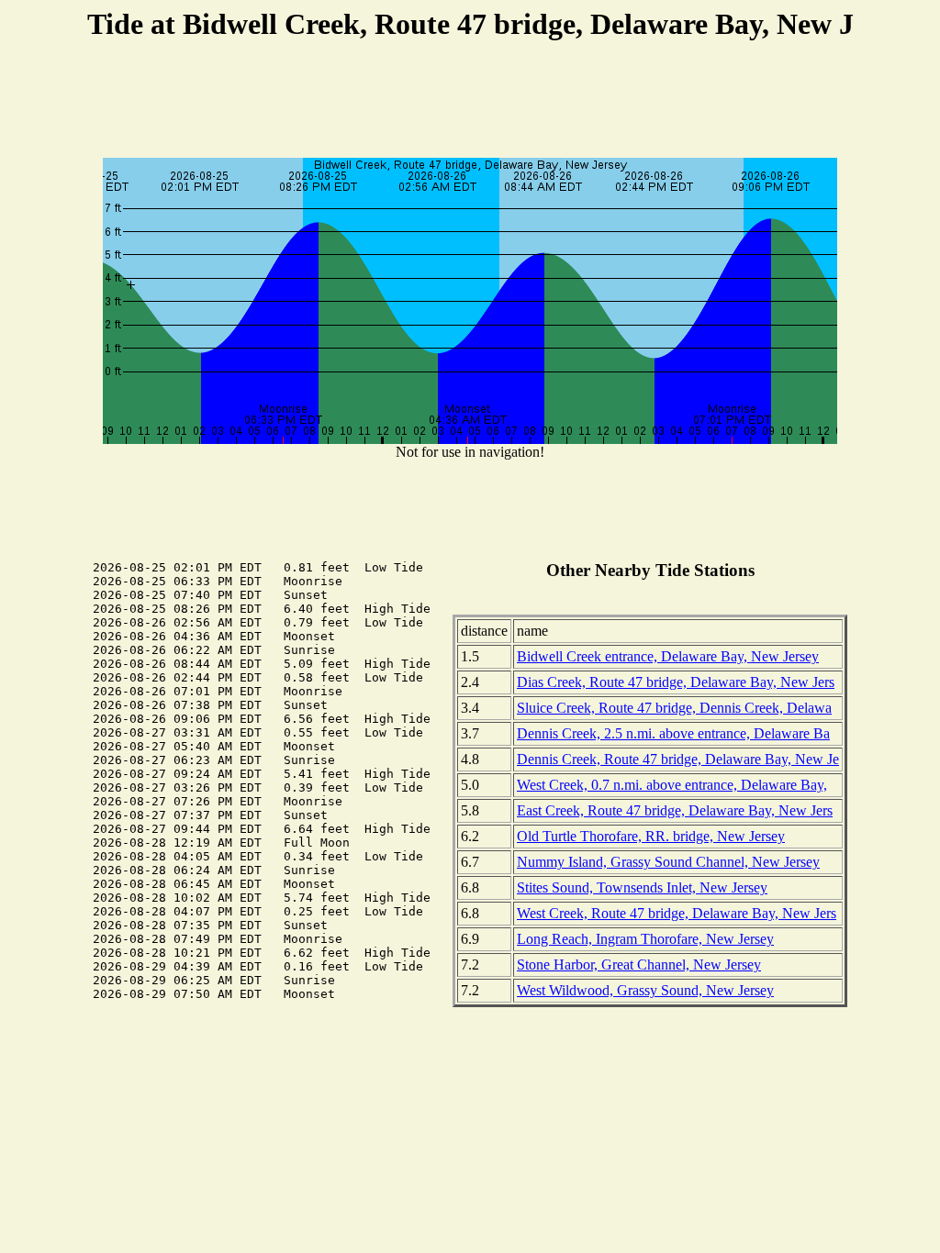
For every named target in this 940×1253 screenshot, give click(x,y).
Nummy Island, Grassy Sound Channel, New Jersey (668, 862)
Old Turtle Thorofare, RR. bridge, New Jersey (651, 836)
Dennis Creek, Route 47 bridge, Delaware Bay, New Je (678, 759)
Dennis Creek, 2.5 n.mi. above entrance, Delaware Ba (673, 733)
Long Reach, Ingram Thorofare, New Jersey (645, 939)
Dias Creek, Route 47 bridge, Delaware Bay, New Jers (675, 682)
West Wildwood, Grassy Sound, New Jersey (645, 990)
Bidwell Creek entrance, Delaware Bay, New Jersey (668, 656)
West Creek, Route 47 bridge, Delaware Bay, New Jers (676, 913)
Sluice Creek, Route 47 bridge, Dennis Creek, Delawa (674, 707)
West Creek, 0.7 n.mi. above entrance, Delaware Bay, (672, 785)
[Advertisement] (470, 102)
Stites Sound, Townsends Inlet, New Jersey (642, 887)
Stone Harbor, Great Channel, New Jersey (639, 964)
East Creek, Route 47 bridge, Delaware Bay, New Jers (675, 810)
